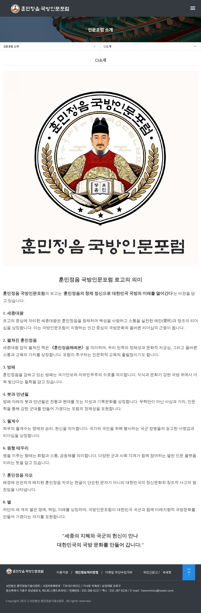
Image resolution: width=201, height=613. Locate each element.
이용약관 (63, 572)
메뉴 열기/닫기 (192, 8)
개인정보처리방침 (87, 572)
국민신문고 (150, 572)
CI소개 (107, 46)
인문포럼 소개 (10, 46)
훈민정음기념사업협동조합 (40, 9)
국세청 (167, 572)
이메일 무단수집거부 (118, 572)
